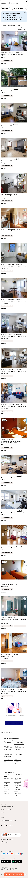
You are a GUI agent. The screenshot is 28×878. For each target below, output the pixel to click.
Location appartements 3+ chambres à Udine (9, 755)
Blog (2, 812)
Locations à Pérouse (17, 782)
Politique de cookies (6, 823)
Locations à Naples (7, 786)
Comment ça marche (7, 806)
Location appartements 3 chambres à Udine (19, 748)
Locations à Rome (7, 775)
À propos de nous (6, 809)
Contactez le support (7, 839)
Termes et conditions (7, 826)
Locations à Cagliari (17, 794)
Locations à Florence (7, 782)
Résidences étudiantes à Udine (18, 761)
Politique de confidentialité (8, 820)
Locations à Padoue (17, 786)
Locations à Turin (8, 778)
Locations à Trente (17, 790)
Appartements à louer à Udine (8, 741)
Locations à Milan (19, 774)
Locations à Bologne (17, 779)
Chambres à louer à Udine (18, 753)
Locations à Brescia (7, 794)
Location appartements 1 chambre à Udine (19, 742)
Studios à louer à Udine (8, 760)
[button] (24, 3)
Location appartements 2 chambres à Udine (8, 748)
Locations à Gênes (7, 790)
